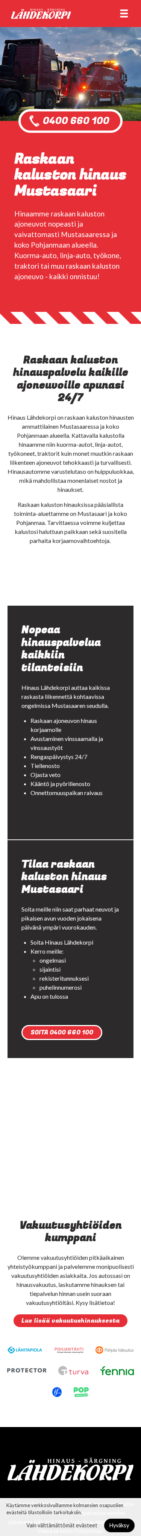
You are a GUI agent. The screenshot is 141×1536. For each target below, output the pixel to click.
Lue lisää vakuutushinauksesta (70, 1320)
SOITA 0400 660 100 (61, 1032)
